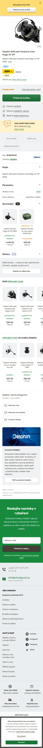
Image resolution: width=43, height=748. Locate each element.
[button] (40, 29)
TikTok (31, 650)
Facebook (31, 645)
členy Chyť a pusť (19, 80)
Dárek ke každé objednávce (12, 619)
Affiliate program (8, 667)
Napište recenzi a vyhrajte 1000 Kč (9, 639)
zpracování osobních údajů (25, 732)
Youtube (31, 634)
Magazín (5, 645)
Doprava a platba (9, 605)
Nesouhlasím (21, 736)
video (6, 66)
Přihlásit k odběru (21, 549)
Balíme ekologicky (11, 614)
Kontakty (5, 600)
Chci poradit (11, 139)
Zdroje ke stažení (9, 676)
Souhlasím (21, 742)
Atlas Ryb (6, 650)
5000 (38, 192)
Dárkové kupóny (8, 672)
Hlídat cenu (31, 139)
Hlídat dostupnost (11, 146)
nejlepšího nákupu (21, 111)
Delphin (13, 159)
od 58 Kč (17, 106)
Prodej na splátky (9, 624)
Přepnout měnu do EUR (21, 9)
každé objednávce (21, 116)
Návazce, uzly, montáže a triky (8, 656)
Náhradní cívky (15, 281)
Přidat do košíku (21, 98)
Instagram (31, 639)
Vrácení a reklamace (10, 609)
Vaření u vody (7, 662)
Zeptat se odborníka (21, 271)
